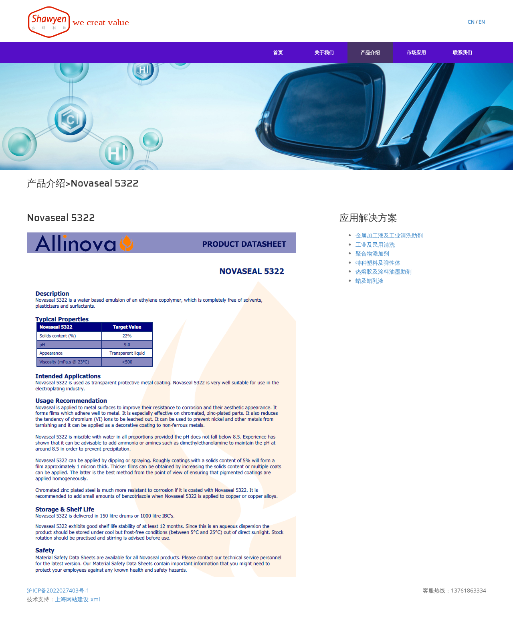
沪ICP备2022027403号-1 (58, 590)
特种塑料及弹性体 (377, 262)
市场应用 (416, 52)
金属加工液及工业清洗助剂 (389, 235)
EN (482, 21)
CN (471, 21)
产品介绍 (370, 52)
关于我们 (324, 52)
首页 (278, 52)
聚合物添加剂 (372, 253)
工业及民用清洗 (375, 244)
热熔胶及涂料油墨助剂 (383, 271)
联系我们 (462, 52)
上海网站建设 (72, 599)
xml (95, 599)
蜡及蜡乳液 (369, 280)
